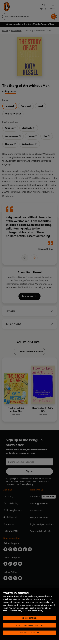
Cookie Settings (29, 618)
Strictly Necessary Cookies (29, 625)
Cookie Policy (36, 611)
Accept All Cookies (29, 633)
